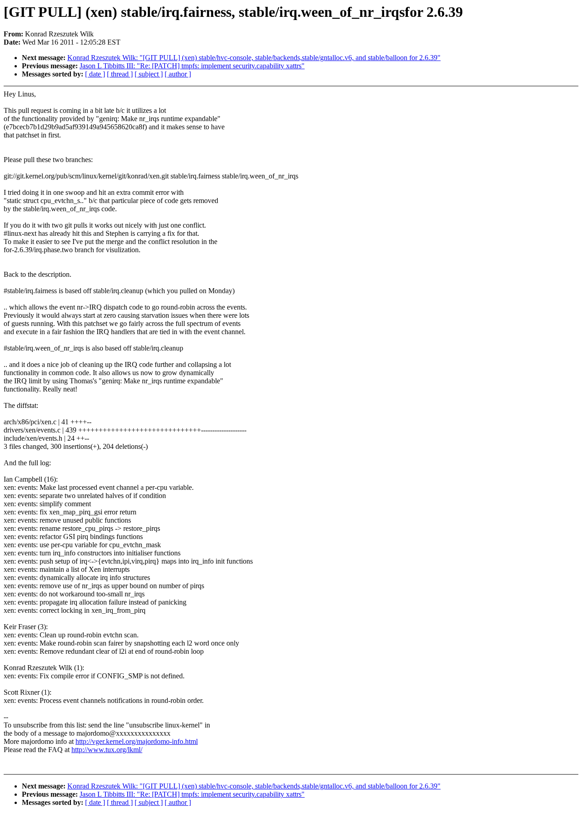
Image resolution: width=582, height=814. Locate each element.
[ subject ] (149, 74)
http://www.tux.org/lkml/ (106, 749)
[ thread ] (120, 74)
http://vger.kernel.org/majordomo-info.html (136, 741)
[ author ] (178, 74)
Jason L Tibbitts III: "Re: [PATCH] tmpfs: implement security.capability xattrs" (192, 66)
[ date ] (95, 74)
